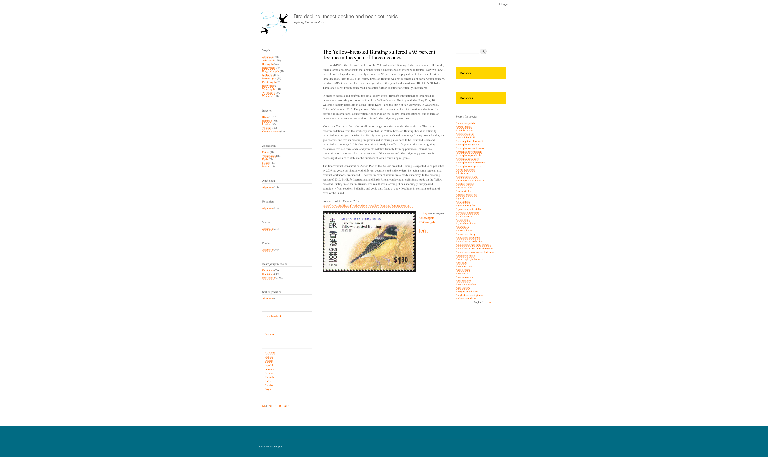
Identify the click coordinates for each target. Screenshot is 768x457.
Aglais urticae (463, 202)
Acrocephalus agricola (467, 144)
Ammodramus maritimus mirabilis (473, 244)
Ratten (265, 152)
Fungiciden (268, 270)
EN (269, 406)
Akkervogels (426, 218)
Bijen (265, 117)
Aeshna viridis (463, 191)
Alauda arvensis (464, 216)
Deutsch (269, 360)
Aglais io (460, 198)
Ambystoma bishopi (466, 234)
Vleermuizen (269, 156)
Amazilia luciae (464, 230)
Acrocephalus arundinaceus (470, 148)
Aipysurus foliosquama (467, 212)
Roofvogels (268, 85)
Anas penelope (463, 280)
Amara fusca (462, 226)
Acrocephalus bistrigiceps (469, 151)
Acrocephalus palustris (467, 159)
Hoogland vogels (270, 71)
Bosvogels (267, 64)
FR (279, 406)
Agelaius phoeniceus (466, 194)
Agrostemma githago (466, 205)
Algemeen (267, 57)
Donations (466, 98)
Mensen (266, 163)
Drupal (278, 446)
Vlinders (266, 128)
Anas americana (464, 266)
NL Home (270, 352)
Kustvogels (268, 75)
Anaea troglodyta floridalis (469, 259)
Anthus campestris (465, 123)
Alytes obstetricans (466, 223)
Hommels (267, 120)
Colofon (269, 385)
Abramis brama (464, 126)
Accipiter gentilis (465, 134)
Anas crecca (462, 273)
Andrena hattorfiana (466, 298)
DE (274, 406)
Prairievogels (427, 222)
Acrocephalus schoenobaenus (471, 162)
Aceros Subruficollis (466, 137)
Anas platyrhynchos (466, 284)
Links (268, 381)
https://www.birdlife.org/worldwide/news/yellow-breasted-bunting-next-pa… (368, 205)
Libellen (266, 124)
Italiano (269, 373)
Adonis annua (463, 173)
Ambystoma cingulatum (468, 237)
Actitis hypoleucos (465, 169)
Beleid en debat (273, 316)
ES (284, 406)
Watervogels (268, 89)
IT (289, 406)
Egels (265, 159)
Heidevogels (268, 67)
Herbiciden (268, 274)
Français (269, 369)
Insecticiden (268, 277)
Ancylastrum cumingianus (469, 295)
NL (264, 406)
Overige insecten (271, 131)
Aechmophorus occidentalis (470, 180)
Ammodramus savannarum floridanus (475, 252)
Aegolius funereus (465, 184)
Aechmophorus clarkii (467, 177)
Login (426, 213)
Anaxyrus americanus (467, 291)
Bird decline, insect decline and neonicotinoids (346, 16)
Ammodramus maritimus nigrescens (474, 248)
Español (269, 365)
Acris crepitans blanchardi (469, 141)
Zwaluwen (267, 96)
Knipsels (269, 377)
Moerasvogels (269, 78)
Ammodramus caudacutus (469, 241)
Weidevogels (268, 92)
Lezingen (269, 334)
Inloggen (504, 4)
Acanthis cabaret (464, 130)
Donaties (465, 73)
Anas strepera (463, 287)
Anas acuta (461, 262)
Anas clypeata (463, 269)
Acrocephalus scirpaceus (468, 166)
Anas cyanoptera (464, 277)
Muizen (266, 166)
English (423, 230)
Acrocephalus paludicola (468, 155)
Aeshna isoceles (464, 187)
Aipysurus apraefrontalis (468, 209)
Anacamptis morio (465, 255)
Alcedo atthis (463, 220)
